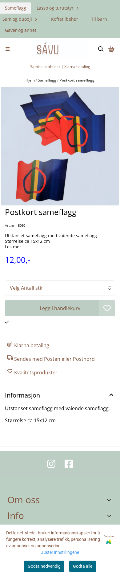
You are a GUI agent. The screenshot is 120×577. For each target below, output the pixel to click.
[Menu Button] (7, 49)
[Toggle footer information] (110, 500)
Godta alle (82, 566)
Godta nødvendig (44, 566)
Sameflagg (15, 8)
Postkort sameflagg (76, 80)
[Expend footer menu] (110, 515)
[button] (107, 308)
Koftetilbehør (64, 19)
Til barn (99, 19)
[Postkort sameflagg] (60, 146)
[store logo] (60, 49)
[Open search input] (101, 49)
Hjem (31, 80)
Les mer (13, 247)
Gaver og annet (20, 30)
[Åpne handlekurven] (111, 49)
